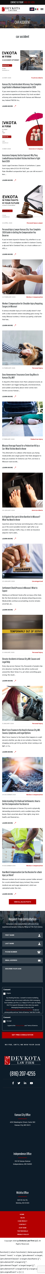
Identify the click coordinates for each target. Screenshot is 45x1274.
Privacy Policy (20, 1025)
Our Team (22, 1228)
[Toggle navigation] (42, 9)
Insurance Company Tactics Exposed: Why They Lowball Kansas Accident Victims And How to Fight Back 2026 (21, 158)
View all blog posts (22, 902)
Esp (36, 9)
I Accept (8, 1021)
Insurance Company (36, 149)
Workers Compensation (34, 297)
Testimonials (22, 1231)
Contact (22, 1224)
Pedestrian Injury (37, 439)
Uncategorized (37, 581)
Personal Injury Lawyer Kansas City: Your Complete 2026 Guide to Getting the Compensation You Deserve (21, 232)
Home (22, 1214)
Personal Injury (37, 368)
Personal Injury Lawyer (35, 223)
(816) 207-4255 (29, 2)
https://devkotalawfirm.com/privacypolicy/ (19, 1010)
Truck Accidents (37, 78)
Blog (23, 1218)
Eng (32, 9)
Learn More (7, 106)
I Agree (8, 993)
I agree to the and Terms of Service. (22, 1025)
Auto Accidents (37, 510)
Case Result (22, 1221)
